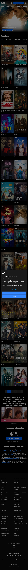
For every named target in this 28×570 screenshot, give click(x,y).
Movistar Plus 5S (17, 506)
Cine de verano (4, 490)
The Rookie (17, 341)
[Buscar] (11, 3)
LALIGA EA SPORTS (4, 516)
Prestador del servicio (6, 559)
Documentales (3, 501)
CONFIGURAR (14, 289)
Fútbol (12, 6)
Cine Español (3, 484)
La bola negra (16, 482)
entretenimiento (13, 460)
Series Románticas (4, 497)
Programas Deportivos (18, 502)
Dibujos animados (17, 501)
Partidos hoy (3, 535)
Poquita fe (3, 202)
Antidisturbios (17, 364)
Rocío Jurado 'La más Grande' (19, 496)
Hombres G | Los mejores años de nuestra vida (20, 493)
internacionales (7, 450)
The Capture (17, 248)
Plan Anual (16, 530)
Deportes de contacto (5, 530)
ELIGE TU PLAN (14, 438)
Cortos (2, 489)
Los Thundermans (18, 387)
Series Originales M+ (5, 496)
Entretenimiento (4, 502)
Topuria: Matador (4, 528)
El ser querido (16, 480)
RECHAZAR (14, 293)
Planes (15, 526)
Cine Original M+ (4, 482)
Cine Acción (3, 487)
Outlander (16, 225)
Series (2, 6)
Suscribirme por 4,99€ (7, 30)
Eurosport (3, 531)
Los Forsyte (17, 318)
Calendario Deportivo (5, 533)
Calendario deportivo (22, 6)
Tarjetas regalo (17, 535)
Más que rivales (5, 225)
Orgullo (2, 504)
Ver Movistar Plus (17, 513)
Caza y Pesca (16, 504)
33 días (16, 87)
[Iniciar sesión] (26, 3)
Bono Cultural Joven (17, 531)
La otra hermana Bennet (20, 179)
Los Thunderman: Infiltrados (5, 248)
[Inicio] (4, 3)
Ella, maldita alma (18, 157)
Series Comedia (4, 499)
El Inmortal (3, 134)
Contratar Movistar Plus (18, 521)
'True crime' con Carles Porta (19, 497)
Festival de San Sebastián (18, 499)
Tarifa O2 (15, 533)
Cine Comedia (3, 485)
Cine (7, 6)
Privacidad (19, 559)
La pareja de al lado (19, 110)
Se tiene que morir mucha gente (7, 111)
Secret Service (4, 87)
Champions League (4, 514)
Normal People (4, 318)
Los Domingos (16, 484)
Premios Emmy (6, 462)
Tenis (2, 525)
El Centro (3, 387)
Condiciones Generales (18, 518)
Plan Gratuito (16, 528)
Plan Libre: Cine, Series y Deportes (20, 523)
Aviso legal (14, 559)
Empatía (3, 179)
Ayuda (14, 547)
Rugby (2, 526)
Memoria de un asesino (6, 157)
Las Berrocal (16, 490)
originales (15, 451)
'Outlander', (18, 450)
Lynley (15, 134)
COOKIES (24, 559)
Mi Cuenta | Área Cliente (18, 516)
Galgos (2, 364)
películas (16, 458)
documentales (9, 458)
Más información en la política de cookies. (14, 285)
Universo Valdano (4, 521)
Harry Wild (16, 202)
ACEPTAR (14, 296)
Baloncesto (3, 523)
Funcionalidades (17, 514)
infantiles (10, 454)
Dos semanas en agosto (20, 64)
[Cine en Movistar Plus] (14, 414)
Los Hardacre (4, 64)
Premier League (4, 518)
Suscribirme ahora (18, 3)
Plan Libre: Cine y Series (18, 525)
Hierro (2, 341)
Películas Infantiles (4, 492)
